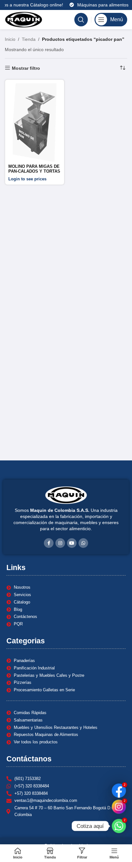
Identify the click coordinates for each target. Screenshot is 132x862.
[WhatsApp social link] (83, 543)
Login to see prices (27, 179)
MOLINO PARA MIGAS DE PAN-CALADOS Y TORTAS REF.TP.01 (34, 171)
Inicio (10, 39)
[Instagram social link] (60, 543)
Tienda (29, 39)
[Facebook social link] (49, 543)
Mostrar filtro (26, 68)
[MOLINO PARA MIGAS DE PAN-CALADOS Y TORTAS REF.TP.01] (34, 122)
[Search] (81, 19)
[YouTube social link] (72, 543)
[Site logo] (23, 19)
